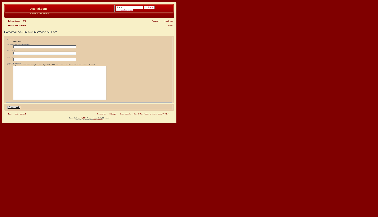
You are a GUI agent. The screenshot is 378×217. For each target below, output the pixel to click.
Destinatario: (11, 40)
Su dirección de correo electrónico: (19, 44)
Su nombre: (11, 51)
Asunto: (10, 57)
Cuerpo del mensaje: (14, 63)
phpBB (83, 118)
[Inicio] (17, 9)
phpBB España (98, 119)
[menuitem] (23, 21)
